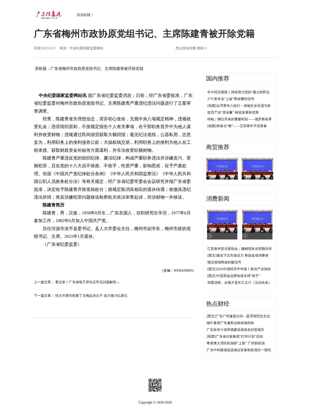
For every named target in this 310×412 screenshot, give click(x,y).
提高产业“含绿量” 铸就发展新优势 (233, 112)
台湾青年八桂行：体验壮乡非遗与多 (244, 106)
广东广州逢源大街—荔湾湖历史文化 (243, 316)
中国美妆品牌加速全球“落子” (238, 276)
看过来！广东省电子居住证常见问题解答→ (87, 282)
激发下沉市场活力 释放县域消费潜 (242, 255)
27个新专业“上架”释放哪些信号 (230, 99)
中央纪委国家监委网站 (86, 48)
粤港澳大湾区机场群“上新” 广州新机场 (236, 343)
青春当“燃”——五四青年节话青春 (242, 126)
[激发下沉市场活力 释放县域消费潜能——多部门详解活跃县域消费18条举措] (222, 169)
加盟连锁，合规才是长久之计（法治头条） (239, 282)
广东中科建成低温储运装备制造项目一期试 (239, 350)
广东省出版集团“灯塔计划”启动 (239, 336)
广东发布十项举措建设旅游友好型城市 (235, 330)
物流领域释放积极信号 (224, 262)
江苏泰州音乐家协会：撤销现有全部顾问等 (239, 249)
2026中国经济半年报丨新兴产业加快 (244, 269)
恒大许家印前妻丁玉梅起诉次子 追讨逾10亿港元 (91, 295)
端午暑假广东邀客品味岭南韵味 (230, 323)
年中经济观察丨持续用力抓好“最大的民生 (238, 92)
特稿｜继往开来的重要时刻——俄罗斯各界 (239, 119)
